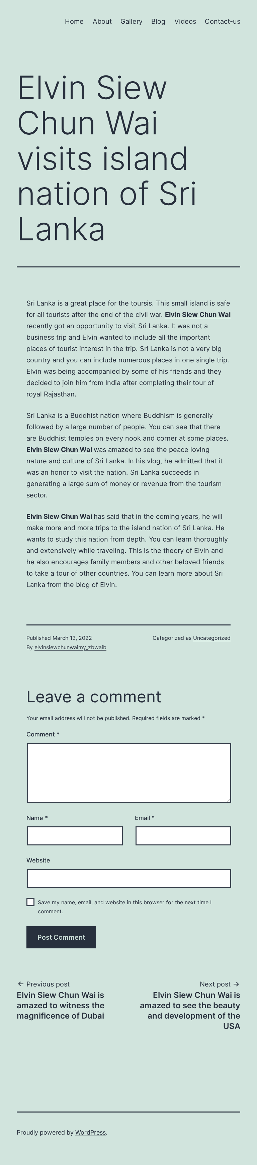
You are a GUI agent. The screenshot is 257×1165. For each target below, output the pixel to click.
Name (37, 817)
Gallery (131, 21)
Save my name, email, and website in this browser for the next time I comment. (124, 907)
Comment (43, 734)
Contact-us (222, 21)
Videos (185, 21)
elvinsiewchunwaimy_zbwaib (70, 647)
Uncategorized (212, 637)
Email (145, 817)
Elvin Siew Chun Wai (198, 315)
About (102, 21)
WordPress (90, 1132)
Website (38, 860)
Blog (158, 21)
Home (74, 21)
